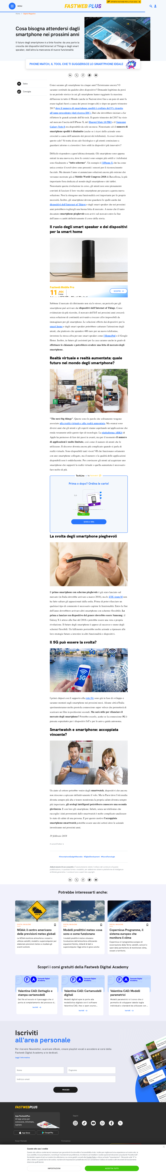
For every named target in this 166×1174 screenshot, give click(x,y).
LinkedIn (70, 75)
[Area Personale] (155, 6)
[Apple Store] (24, 1133)
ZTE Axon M (116, 597)
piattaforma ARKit (112, 432)
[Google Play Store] (47, 1133)
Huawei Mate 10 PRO (100, 122)
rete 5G (90, 698)
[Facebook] (111, 1123)
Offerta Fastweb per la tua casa (124, 2)
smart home (56, 326)
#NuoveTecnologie (108, 857)
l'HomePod (110, 335)
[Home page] (83, 6)
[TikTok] (84, 1123)
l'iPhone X (107, 162)
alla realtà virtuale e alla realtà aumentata (82, 423)
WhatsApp (89, 75)
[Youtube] (93, 1123)
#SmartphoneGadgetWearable (71, 857)
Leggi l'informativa (22, 1057)
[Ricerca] (151, 6)
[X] (120, 1123)
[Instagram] (75, 1123)
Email (96, 75)
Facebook (83, 75)
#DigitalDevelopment (92, 857)
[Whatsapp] (102, 1123)
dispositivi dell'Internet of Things (68, 204)
